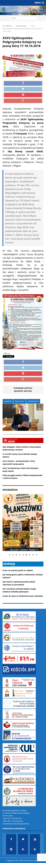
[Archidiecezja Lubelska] (23, 10)
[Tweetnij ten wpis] (23, 89)
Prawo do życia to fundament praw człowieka (23, 596)
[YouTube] (35, 839)
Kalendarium (33, 401)
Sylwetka (8, 401)
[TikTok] (23, 849)
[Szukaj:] (23, 18)
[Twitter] (23, 839)
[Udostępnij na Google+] (23, 101)
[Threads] (35, 849)
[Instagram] (11, 849)
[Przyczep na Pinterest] (23, 95)
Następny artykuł (23, 391)
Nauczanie (19, 401)
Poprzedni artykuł (23, 388)
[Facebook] (11, 839)
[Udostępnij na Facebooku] (23, 83)
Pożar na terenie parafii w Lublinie (18, 570)
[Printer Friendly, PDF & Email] (7, 353)
